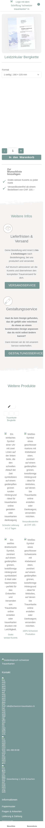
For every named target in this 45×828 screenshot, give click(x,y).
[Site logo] (21, 5)
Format (5, 70)
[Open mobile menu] (5, 5)
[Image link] (21, 662)
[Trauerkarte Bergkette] (11, 400)
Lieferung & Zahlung (12, 816)
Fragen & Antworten (12, 811)
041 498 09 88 (13, 750)
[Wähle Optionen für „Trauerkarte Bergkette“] (9, 406)
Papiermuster (8, 806)
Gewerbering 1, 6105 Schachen (21, 779)
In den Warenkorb (21, 157)
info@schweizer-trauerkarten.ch (21, 706)
